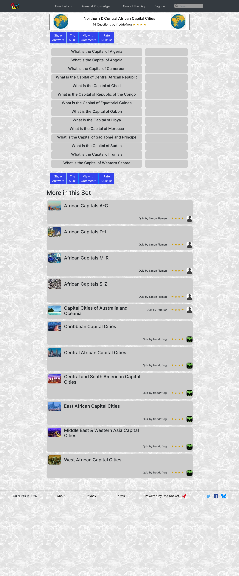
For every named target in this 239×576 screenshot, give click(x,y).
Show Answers (58, 178)
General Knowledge (96, 6)
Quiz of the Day (134, 6)
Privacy (91, 496)
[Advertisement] (119, 530)
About (61, 496)
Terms (120, 496)
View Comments (88, 38)
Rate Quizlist (106, 38)
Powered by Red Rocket (163, 496)
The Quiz (72, 38)
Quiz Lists (62, 6)
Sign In (160, 6)
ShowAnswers (58, 38)
